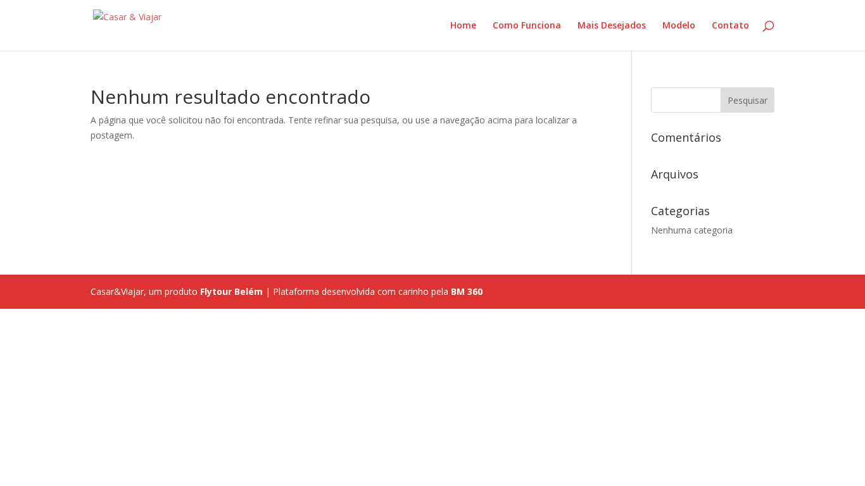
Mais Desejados (612, 26)
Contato (730, 26)
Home (463, 26)
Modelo (678, 26)
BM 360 (467, 291)
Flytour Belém (231, 291)
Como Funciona (527, 26)
